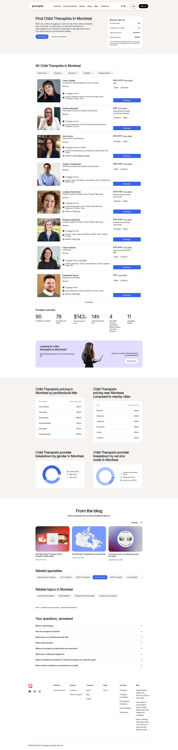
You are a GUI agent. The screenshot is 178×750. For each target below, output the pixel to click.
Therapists (123, 690)
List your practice (70, 6)
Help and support (76, 694)
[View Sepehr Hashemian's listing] (89, 174)
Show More (89, 302)
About (89, 6)
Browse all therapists (59, 37)
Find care (57, 6)
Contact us (105, 6)
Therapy (70, 93)
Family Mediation (125, 708)
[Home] (37, 6)
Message (127, 100)
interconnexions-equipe (81, 156)
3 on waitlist (82, 260)
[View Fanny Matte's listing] (89, 91)
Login (133, 6)
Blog (96, 6)
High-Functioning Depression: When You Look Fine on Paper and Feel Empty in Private (142, 724)
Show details (128, 80)
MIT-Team (76, 211)
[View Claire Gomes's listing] (89, 258)
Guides (82, 6)
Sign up (143, 6)
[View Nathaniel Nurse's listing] (89, 285)
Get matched (42, 37)
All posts (134, 523)
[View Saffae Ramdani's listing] (89, 118)
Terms (105, 690)
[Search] (38, 686)
